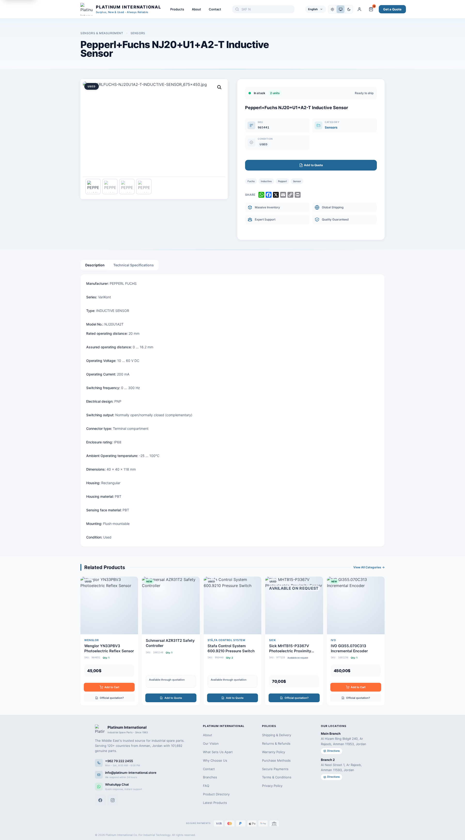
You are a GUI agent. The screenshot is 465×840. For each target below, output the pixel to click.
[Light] (332, 9)
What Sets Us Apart (218, 752)
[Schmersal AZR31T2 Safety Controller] (171, 641)
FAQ (206, 786)
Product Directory (216, 794)
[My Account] (359, 9)
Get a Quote (392, 9)
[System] (340, 9)
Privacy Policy (272, 786)
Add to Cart (111, 687)
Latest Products (215, 803)
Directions (333, 750)
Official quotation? (112, 698)
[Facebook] (100, 800)
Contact (215, 9)
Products (177, 9)
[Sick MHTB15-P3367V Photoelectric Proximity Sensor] (294, 641)
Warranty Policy (273, 752)
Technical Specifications (133, 265)
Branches (210, 777)
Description (95, 265)
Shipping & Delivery (276, 735)
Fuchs (251, 181)
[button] (219, 87)
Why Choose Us (215, 760)
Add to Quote (173, 698)
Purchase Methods (276, 760)
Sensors (138, 33)
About (196, 9)
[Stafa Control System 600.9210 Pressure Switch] (232, 641)
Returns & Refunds (276, 743)
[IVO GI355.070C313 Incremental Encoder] (356, 641)
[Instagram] (112, 800)
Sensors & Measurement (101, 33)
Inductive (266, 181)
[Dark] (349, 9)
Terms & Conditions (276, 777)
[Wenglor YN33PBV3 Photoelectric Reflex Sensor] (109, 641)
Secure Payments (275, 769)
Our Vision (211, 743)
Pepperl (282, 181)
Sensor (297, 181)
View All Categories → (369, 567)
